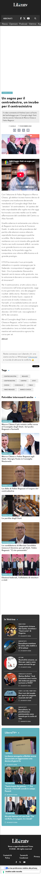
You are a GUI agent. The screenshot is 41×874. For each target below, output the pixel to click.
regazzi (25, 376)
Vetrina (32, 24)
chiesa (6, 385)
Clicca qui (32, 357)
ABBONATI (7, 19)
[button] (16, 862)
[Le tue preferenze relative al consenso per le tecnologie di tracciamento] (3, 872)
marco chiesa (25, 389)
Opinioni (13, 24)
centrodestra (9, 380)
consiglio (19, 385)
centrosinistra (10, 376)
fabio (31, 385)
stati (34, 380)
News (5, 24)
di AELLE (13, 126)
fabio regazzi (9, 389)
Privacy (37, 857)
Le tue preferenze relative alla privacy (22, 868)
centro (23, 380)
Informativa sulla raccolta (12, 871)
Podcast (23, 24)
